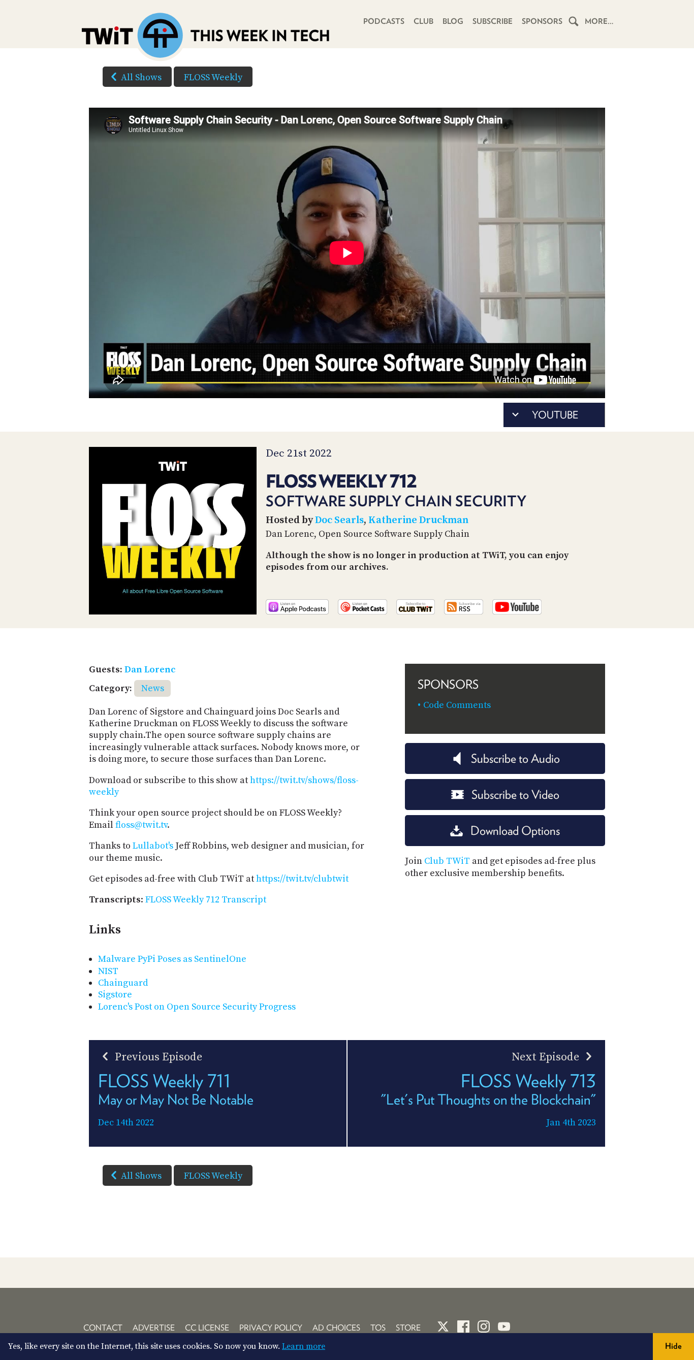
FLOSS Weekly (213, 77)
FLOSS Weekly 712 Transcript (205, 899)
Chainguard (123, 983)
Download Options (515, 830)
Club (423, 21)
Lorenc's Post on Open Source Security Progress (197, 1007)
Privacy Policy (270, 1328)
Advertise (154, 1328)
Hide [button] (673, 1346)
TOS (378, 1328)
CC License (207, 1328)
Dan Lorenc (149, 669)
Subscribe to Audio (515, 758)
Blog (453, 21)
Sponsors (542, 21)
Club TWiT (447, 861)
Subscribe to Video (515, 794)
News (152, 688)
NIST (108, 971)
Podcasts (383, 21)
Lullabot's (153, 846)
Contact (102, 1328)
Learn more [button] (303, 1346)
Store (408, 1328)
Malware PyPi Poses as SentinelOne (172, 959)
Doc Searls (339, 520)
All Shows (141, 77)
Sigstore (115, 994)
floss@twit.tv (141, 825)
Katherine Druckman (418, 520)
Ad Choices (336, 1328)
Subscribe (492, 21)
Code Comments (457, 705)
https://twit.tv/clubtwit (302, 879)
